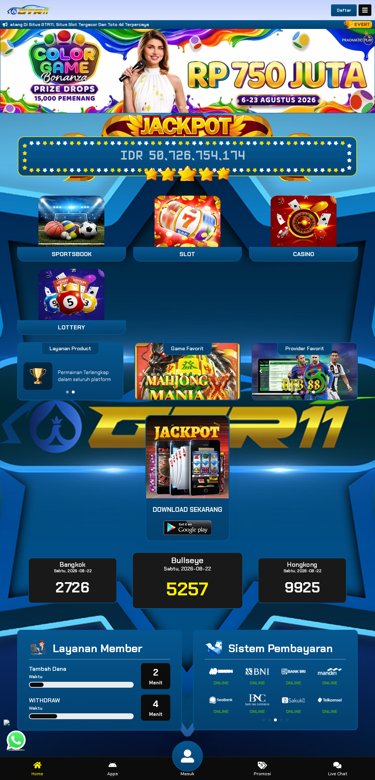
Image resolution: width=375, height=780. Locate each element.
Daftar (344, 10)
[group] (304, 371)
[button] (366, 71)
